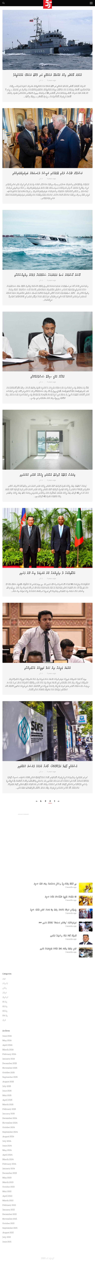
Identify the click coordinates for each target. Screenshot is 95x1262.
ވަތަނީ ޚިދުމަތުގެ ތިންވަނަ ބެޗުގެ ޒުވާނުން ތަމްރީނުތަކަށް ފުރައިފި (58, 948)
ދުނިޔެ (4, 1020)
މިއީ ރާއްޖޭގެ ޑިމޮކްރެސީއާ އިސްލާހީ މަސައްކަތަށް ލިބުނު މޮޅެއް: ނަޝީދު (55, 883)
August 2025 (8, 1082)
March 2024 (8, 1159)
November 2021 (9, 1219)
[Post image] (86, 888)
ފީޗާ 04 (4, 1015)
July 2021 (6, 1237)
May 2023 (6, 1178)
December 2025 (9, 1063)
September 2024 (10, 1132)
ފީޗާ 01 (4, 1002)
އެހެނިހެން (5, 983)
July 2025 (6, 1086)
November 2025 (9, 1068)
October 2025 (8, 1072)
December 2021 (9, 1214)
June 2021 (6, 1242)
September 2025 (10, 1077)
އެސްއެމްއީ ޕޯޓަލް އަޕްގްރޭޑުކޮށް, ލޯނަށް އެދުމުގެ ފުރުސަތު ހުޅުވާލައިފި (47, 766)
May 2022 (6, 1191)
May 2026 (7, 1040)
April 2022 (7, 1196)
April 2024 (7, 1155)
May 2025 (6, 1095)
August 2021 (8, 1232)
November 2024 (9, 1123)
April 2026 (7, 1045)
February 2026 (9, 1054)
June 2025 (7, 1091)
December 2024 (9, 1118)
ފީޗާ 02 (4, 1006)
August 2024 (8, 1136)
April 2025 (7, 1100)
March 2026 (7, 1050)
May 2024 (7, 1150)
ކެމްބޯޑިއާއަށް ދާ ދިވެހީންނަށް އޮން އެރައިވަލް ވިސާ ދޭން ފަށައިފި (47, 573)
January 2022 (8, 1210)
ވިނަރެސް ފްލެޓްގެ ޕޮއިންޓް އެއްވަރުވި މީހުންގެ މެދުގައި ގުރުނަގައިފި (47, 475)
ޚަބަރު (4, 979)
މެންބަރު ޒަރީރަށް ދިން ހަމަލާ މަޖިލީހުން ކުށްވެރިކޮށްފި (47, 668)
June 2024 (7, 1146)
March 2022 (7, 1200)
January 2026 (8, 1059)
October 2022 (8, 1187)
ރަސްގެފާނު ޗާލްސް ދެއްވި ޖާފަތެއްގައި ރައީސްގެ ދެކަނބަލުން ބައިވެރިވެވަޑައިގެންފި (47, 173)
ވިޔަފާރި (4, 988)
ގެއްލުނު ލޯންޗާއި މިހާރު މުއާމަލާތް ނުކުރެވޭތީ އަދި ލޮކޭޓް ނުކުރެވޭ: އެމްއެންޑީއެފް (47, 75)
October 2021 (8, 1223)
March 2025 (7, 1104)
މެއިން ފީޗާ (5, 997)
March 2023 (7, 1182)
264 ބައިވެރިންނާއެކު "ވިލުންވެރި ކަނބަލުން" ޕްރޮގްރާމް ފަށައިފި (57, 922)
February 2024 (9, 1164)
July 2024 (6, 1141)
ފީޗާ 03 (4, 1011)
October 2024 (8, 1127)
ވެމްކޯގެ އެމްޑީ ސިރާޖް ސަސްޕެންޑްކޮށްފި (47, 376)
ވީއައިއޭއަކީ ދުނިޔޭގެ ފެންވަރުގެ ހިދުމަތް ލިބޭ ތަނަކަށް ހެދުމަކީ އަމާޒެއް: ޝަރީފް (53, 909)
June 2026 (7, 1036)
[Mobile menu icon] (91, 3)
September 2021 (9, 1228)
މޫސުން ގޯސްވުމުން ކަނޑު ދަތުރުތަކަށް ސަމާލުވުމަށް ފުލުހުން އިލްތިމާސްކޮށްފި (47, 275)
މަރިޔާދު (4, 993)
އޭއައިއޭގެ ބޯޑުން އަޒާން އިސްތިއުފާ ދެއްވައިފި (63, 935)
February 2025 (9, 1109)
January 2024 (8, 1168)
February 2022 (9, 1205)
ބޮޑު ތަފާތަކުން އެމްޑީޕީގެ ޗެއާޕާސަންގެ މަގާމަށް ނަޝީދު (60, 896)
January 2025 (8, 1114)
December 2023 (9, 1173)
